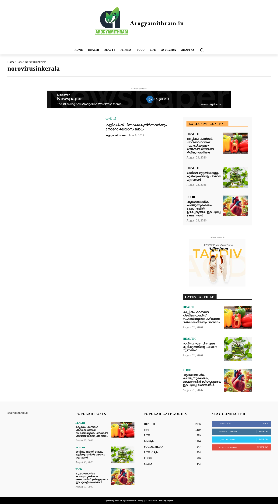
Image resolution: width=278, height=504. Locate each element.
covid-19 (111, 118)
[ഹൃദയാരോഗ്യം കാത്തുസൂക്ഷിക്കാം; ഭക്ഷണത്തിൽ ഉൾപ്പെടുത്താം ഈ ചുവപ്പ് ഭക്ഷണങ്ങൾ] (235, 206)
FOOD (190, 197)
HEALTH (192, 134)
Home (11, 61)
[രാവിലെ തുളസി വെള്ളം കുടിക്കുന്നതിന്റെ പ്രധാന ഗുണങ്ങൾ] (235, 177)
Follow (263, 431)
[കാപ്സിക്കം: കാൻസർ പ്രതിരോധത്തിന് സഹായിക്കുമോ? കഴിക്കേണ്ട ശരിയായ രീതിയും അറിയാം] (235, 143)
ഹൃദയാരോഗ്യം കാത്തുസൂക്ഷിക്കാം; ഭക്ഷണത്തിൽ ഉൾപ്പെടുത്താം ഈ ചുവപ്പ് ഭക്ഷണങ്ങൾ (203, 208)
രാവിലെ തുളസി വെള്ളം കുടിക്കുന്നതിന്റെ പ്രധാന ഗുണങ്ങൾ (203, 176)
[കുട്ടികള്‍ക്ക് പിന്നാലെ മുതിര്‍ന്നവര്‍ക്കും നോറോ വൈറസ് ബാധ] (63, 139)
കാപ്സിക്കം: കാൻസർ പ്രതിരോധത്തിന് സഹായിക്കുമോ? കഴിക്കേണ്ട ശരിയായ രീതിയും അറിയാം (200, 145)
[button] (201, 49)
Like (265, 423)
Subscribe (262, 447)
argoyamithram (116, 135)
